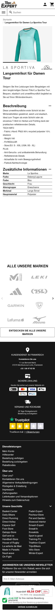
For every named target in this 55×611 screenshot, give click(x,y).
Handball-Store (10, 539)
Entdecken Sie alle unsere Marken (27, 332)
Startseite (7, 19)
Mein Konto (8, 451)
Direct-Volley (9, 521)
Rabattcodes (9, 465)
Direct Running (10, 518)
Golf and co (8, 535)
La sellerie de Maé (12, 546)
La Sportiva (19, 67)
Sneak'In (33, 528)
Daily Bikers (8, 514)
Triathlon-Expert (37, 542)
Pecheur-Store (36, 514)
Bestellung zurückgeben (27, 413)
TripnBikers (35, 546)
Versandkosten (39, 594)
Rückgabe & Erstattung (14, 486)
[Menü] (3, 12)
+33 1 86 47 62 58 (27, 368)
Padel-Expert (35, 511)
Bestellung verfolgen (13, 458)
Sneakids (34, 532)
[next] (53, 298)
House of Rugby (10, 542)
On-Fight (6, 556)
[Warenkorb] (52, 4)
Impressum (8, 489)
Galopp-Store (9, 532)
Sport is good (36, 535)
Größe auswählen (27, 607)
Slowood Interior (37, 521)
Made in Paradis (10, 549)
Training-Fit (35, 539)
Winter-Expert (36, 553)
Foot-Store (7, 528)
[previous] (2, 298)
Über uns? (7, 475)
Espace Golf (8, 525)
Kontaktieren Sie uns (27, 359)
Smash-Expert (36, 525)
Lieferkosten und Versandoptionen (20, 496)
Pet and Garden (37, 518)
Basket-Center (9, 511)
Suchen (17, 12)
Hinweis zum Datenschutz (15, 500)
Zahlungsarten (9, 493)
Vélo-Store (34, 549)
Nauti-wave (8, 553)
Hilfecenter (8, 454)
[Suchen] (10, 12)
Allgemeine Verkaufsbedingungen (20, 482)
